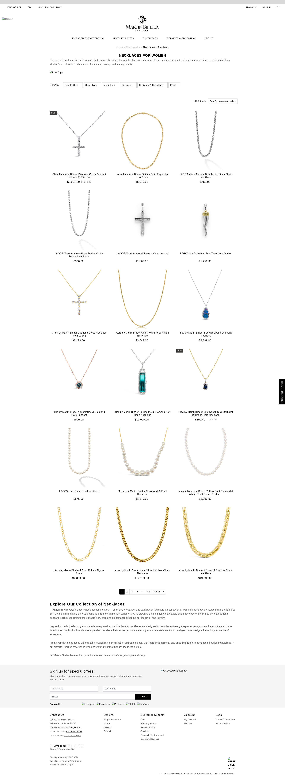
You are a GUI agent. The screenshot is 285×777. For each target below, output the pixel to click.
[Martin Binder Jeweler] (142, 23)
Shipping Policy (148, 723)
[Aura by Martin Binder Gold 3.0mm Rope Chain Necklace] (142, 299)
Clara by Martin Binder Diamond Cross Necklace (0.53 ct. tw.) (79, 334)
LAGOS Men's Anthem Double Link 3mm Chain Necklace (205, 175)
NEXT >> (158, 591)
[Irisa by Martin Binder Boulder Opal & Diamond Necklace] (205, 299)
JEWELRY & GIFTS (123, 38)
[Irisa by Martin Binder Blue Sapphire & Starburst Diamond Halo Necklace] (205, 378)
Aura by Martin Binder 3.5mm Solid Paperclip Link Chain (142, 175)
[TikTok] (131, 704)
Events (106, 723)
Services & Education (181, 38)
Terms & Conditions (225, 719)
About (209, 38)
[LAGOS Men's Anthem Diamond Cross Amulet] (142, 220)
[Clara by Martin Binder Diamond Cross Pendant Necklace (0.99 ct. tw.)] (79, 140)
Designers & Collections (151, 85)
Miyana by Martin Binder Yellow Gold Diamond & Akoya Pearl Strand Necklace (205, 492)
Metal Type (109, 85)
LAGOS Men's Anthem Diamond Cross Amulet (142, 253)
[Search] (238, 7)
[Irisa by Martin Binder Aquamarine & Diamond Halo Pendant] (79, 378)
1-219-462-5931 (74, 731)
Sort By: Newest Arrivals (222, 101)
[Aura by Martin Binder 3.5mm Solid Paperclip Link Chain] (142, 140)
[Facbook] (103, 704)
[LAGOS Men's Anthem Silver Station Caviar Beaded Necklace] (79, 220)
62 (148, 591)
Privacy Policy (223, 723)
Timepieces (150, 38)
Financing (108, 731)
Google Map (75, 727)
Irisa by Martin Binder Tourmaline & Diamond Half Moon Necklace (142, 413)
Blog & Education (112, 719)
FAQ (143, 719)
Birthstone (127, 85)
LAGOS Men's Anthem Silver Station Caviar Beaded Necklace (79, 255)
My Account (190, 719)
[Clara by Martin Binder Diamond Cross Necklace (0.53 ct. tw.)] (79, 299)
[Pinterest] (118, 704)
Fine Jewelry (133, 47)
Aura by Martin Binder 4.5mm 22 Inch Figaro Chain (79, 572)
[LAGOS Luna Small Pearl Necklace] (79, 457)
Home (119, 47)
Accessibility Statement (152, 735)
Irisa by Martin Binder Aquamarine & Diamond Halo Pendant (79, 413)
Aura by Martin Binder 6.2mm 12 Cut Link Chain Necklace (206, 572)
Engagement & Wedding (88, 38)
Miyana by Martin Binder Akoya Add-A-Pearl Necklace (142, 492)
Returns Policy (148, 727)
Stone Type (91, 85)
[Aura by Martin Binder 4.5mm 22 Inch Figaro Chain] (79, 536)
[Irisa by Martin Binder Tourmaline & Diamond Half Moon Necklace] (142, 378)
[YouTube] (143, 704)
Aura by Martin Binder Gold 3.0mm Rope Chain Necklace (142, 334)
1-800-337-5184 (72, 735)
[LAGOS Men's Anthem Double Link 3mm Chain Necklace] (205, 140)
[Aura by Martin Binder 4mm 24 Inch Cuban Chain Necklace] (142, 536)
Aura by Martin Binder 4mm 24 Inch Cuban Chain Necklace (142, 572)
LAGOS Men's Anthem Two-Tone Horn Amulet (205, 253)
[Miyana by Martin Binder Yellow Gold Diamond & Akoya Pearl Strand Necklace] (205, 457)
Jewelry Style (71, 85)
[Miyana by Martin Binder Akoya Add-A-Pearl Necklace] (142, 457)
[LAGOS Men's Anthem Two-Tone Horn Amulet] (205, 220)
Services (145, 731)
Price (172, 85)
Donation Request (150, 739)
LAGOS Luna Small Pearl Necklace (79, 491)
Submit (143, 696)
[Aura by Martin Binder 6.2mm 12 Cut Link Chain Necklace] (205, 536)
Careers (107, 727)
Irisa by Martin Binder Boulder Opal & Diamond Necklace (205, 334)
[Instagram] (88, 704)
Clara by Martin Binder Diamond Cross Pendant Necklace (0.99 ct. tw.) (79, 175)
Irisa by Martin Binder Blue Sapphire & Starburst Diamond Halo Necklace (206, 413)
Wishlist (188, 723)
